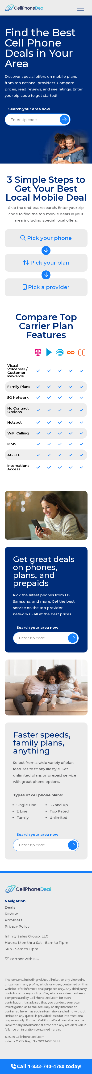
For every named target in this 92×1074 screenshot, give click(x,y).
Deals (10, 907)
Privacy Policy (17, 926)
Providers (13, 920)
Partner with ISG (24, 959)
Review (11, 913)
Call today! (48, 1066)
